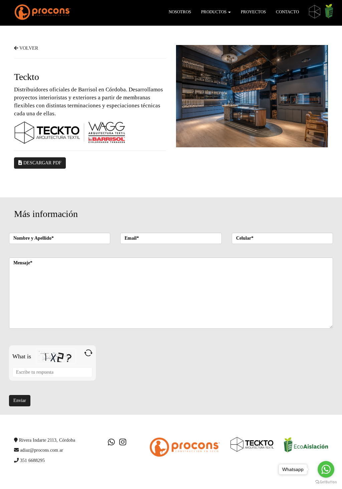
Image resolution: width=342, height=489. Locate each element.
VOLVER (28, 48)
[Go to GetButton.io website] (326, 482)
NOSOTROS (180, 11)
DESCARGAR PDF (41, 162)
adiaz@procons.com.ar (41, 450)
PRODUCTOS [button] (214, 11)
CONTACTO (287, 11)
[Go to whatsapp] (326, 469)
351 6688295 (32, 460)
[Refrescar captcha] (88, 353)
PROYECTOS (253, 11)
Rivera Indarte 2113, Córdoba (46, 440)
